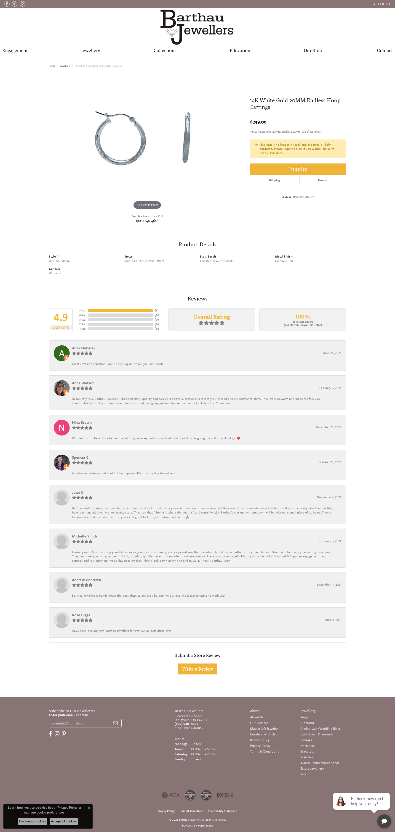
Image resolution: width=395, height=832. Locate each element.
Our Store (313, 50)
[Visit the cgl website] (206, 795)
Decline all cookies (32, 821)
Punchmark (205, 825)
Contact (385, 50)
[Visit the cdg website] (190, 795)
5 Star (82, 310)
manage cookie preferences (44, 812)
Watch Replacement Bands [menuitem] (319, 763)
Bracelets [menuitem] (307, 751)
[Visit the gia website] (171, 795)
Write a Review (197, 669)
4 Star (82, 315)
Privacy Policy (260, 746)
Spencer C (80, 457)
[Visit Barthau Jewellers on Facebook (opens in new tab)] (7, 4)
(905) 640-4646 (147, 221)
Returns (323, 180)
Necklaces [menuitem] (307, 746)
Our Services (259, 723)
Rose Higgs (81, 615)
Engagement (15, 50)
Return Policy (260, 740)
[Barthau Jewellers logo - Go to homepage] (197, 27)
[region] (147, 142)
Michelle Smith (84, 536)
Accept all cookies (64, 821)
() (157, 310)
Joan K (77, 492)
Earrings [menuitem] (306, 740)
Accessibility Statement (223, 811)
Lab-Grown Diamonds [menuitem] (316, 734)
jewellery (65, 65)
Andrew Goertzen (86, 579)
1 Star (83, 328)
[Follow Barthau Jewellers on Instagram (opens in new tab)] (14, 4)
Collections (165, 50)
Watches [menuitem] (306, 757)
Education (240, 50)
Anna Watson (83, 383)
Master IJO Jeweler (264, 729)
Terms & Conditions (264, 751)
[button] (381, 4)
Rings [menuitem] (304, 717)
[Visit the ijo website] (225, 795)
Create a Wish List (263, 734)
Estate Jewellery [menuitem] (312, 768)
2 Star (82, 324)
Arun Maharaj (83, 348)
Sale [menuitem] (303, 774)
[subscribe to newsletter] (115, 723)
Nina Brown (82, 422)
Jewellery (90, 50)
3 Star (82, 319)
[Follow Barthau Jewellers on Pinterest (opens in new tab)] (22, 4)
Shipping (274, 180)
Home (52, 65)
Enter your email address (68, 715)
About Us (256, 717)
